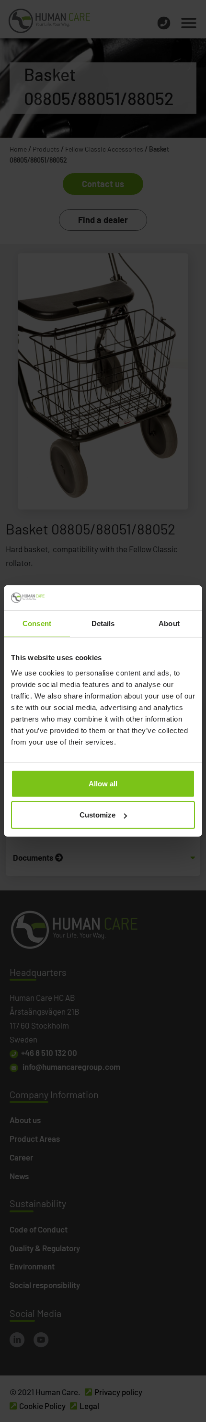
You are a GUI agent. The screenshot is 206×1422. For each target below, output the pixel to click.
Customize (97, 815)
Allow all (103, 784)
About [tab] (169, 623)
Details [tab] (103, 623)
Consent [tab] (37, 623)
